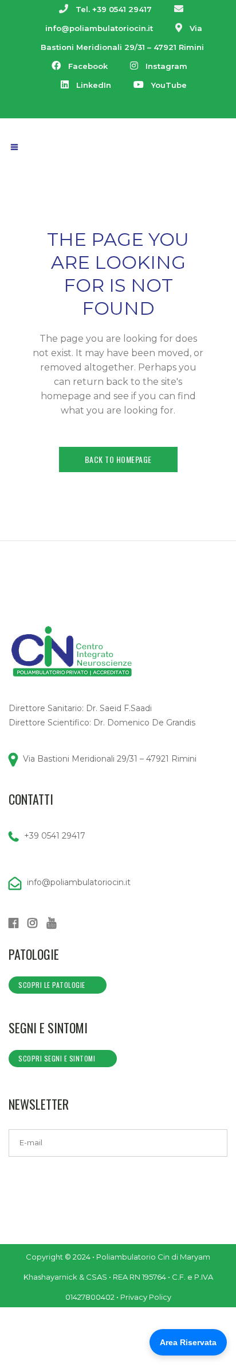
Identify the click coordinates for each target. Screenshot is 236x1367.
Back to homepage (118, 459)
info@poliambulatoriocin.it (99, 28)
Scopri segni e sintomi (56, 1058)
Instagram (166, 66)
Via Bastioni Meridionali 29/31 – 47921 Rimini (109, 759)
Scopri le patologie (51, 985)
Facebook (88, 66)
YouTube (169, 85)
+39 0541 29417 (54, 836)
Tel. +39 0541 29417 (114, 9)
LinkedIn (93, 85)
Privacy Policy (145, 1297)
